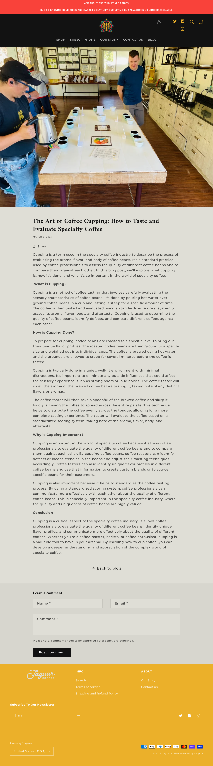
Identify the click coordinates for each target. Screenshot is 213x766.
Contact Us (149, 687)
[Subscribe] (78, 715)
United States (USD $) (30, 751)
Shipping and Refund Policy (97, 693)
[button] (191, 21)
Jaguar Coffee (170, 753)
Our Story (148, 680)
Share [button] (42, 246)
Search (81, 680)
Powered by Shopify (191, 753)
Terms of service (88, 687)
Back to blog (109, 568)
